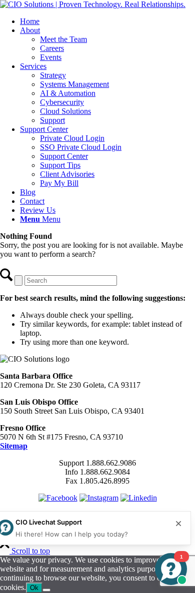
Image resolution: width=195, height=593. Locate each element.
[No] (46, 590)
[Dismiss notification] (178, 524)
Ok (34, 588)
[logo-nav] (93, 4)
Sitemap (14, 446)
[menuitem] (107, 21)
